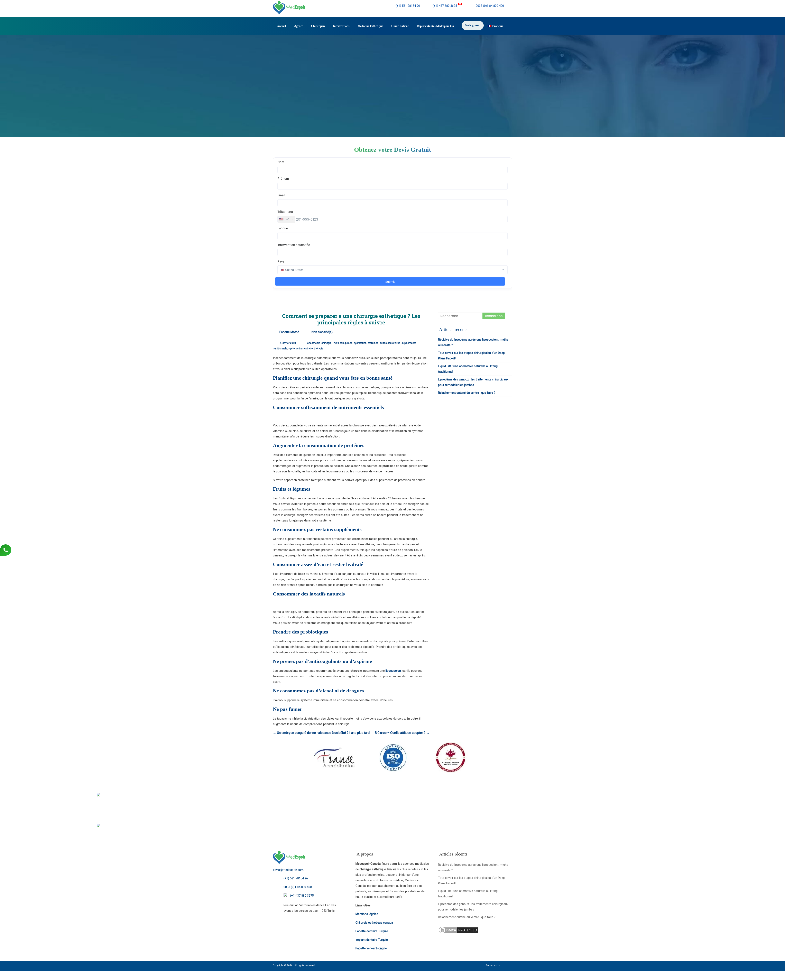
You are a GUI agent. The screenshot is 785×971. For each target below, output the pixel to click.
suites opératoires (390, 343)
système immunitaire (300, 348)
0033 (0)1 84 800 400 (489, 6)
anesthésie (313, 343)
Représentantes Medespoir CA (435, 26)
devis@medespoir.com (288, 870)
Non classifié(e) (322, 332)
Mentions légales (366, 914)
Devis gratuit (473, 25)
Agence (298, 26)
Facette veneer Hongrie (371, 948)
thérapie (318, 348)
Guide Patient (400, 26)
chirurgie (326, 343)
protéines (373, 343)
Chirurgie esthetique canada (374, 922)
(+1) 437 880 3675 (445, 6)
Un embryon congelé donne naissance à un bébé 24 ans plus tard (321, 733)
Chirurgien (318, 26)
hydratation (360, 343)
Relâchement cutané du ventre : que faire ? (467, 393)
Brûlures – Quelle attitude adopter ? (402, 733)
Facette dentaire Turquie (371, 931)
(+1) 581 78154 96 (408, 6)
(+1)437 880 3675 (302, 895)
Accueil (281, 26)
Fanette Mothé (289, 332)
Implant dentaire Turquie (371, 940)
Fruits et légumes (342, 343)
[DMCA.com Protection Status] (458, 929)
